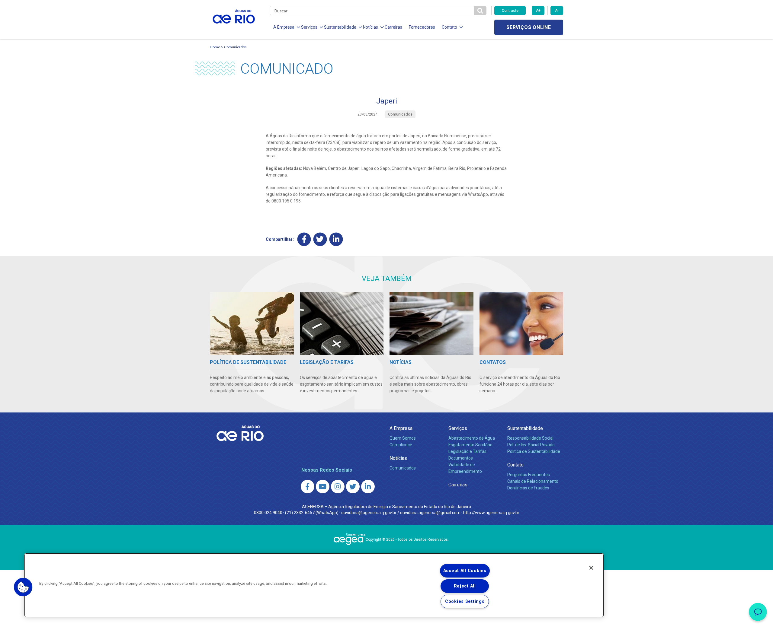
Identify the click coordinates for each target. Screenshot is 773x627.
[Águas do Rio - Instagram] (338, 486)
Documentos (460, 458)
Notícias (398, 458)
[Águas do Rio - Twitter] (353, 486)
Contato (515, 465)
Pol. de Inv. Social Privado (531, 444)
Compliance (401, 444)
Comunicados (235, 47)
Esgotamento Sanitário (470, 444)
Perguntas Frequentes (528, 474)
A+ (538, 10)
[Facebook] (304, 239)
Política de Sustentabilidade (533, 451)
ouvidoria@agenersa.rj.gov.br (368, 512)
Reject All (465, 586)
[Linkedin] (336, 239)
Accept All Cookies (464, 570)
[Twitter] (320, 239)
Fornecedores (422, 27)
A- (556, 10)
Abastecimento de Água (471, 438)
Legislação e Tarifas (467, 451)
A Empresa (401, 428)
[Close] (591, 567)
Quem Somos (403, 438)
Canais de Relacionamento (532, 481)
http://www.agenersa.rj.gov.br (491, 512)
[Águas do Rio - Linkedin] (368, 486)
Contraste (510, 10)
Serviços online (528, 27)
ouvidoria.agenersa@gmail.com (430, 512)
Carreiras (393, 27)
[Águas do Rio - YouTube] (322, 486)
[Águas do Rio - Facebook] (307, 486)
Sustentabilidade (525, 428)
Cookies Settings (465, 601)
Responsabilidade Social (530, 438)
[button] (23, 587)
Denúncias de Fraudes (528, 487)
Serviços (457, 428)
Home (215, 47)
